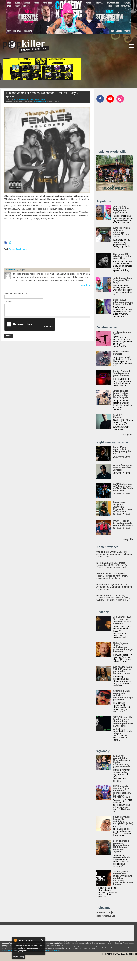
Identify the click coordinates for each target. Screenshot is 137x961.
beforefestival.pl (105, 916)
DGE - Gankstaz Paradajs (121, 352)
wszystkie (128, 434)
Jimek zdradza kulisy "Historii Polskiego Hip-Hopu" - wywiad (121, 394)
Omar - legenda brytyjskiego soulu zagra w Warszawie (123, 523)
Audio (16, 99)
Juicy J (25, 249)
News (32, 99)
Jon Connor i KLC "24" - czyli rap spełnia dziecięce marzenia (122, 620)
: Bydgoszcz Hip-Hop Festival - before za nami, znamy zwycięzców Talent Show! (112, 575)
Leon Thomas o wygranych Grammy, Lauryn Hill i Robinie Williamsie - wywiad (121, 846)
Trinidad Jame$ (15, 249)
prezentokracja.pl (106, 912)
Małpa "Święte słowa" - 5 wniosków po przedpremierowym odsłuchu (123, 647)
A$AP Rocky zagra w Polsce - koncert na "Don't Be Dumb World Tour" (123, 487)
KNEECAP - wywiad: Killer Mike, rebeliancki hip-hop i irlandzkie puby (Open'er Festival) (122, 761)
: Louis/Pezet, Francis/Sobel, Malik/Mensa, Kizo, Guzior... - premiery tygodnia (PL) (113, 565)
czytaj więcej (18, 957)
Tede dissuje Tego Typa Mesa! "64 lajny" (122, 280)
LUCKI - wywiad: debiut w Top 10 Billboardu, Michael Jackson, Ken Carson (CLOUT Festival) (122, 791)
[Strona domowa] (26, 46)
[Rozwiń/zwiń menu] (131, 46)
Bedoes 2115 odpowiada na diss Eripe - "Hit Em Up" (123, 302)
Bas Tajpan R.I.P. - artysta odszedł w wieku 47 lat (122, 256)
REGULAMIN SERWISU (11, 950)
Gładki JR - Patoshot (118, 416)
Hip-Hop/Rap (24, 99)
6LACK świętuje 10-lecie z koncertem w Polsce (123, 467)
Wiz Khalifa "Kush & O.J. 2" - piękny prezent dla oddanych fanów (122, 670)
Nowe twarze (40, 99)
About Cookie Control (15, 940)
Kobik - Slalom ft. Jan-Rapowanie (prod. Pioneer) (122, 373)
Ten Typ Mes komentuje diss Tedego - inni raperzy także (121, 209)
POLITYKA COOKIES (54, 950)
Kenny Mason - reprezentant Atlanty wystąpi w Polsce (122, 450)
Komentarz (10, 302)
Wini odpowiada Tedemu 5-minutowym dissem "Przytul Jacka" (121, 232)
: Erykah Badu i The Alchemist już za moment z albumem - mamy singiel (114, 554)
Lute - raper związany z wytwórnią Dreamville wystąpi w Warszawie (123, 506)
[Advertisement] (43, 260)
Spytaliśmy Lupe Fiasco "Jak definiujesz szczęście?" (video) (123, 820)
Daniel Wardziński (39, 101)
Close (42, 940)
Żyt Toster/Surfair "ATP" (122, 333)
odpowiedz (85, 285)
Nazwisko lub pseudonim (15, 293)
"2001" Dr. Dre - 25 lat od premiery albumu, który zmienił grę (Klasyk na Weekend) (123, 721)
